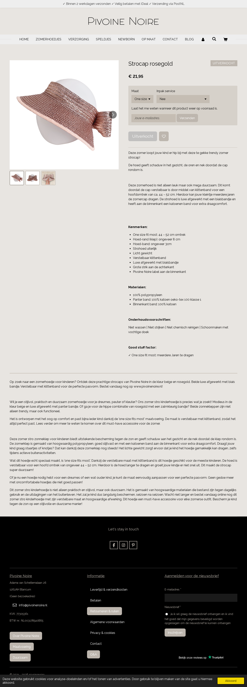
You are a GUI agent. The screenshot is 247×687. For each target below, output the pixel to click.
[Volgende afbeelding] (113, 115)
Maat (135, 91)
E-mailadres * (173, 589)
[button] (17, 178)
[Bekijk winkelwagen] (225, 39)
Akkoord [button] (230, 680)
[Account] (202, 39)
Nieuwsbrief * (173, 607)
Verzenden (187, 118)
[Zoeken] (214, 39)
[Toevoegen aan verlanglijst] (164, 136)
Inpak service (165, 91)
